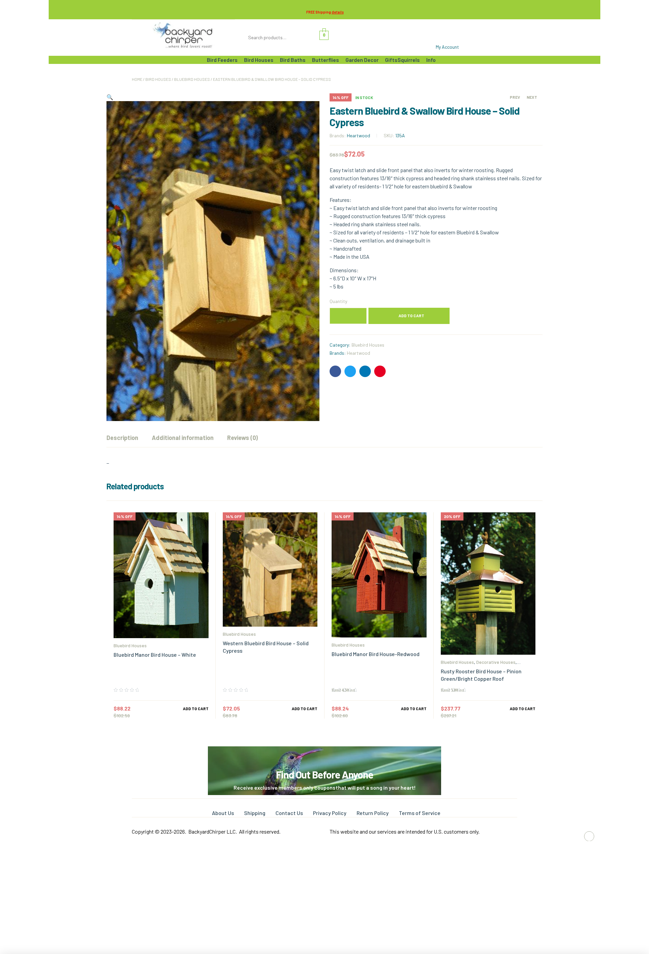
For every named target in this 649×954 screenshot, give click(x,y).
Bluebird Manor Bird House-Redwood (375, 654)
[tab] (122, 438)
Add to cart (411, 315)
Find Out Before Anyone (324, 774)
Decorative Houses (495, 662)
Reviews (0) (242, 437)
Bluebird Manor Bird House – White (155, 654)
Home (137, 79)
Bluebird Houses (192, 79)
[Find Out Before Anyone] (325, 756)
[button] (109, 97)
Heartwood (358, 135)
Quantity (338, 301)
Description (122, 437)
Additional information (183, 437)
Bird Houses (158, 79)
